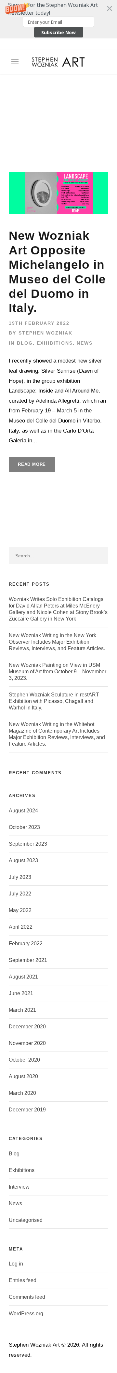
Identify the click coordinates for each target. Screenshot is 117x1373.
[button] (58, 19)
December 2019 (27, 1109)
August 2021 (23, 977)
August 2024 (23, 810)
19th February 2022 (39, 323)
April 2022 (20, 927)
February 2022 (26, 943)
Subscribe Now (58, 32)
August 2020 (23, 1076)
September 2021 (28, 960)
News (85, 343)
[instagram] (81, 45)
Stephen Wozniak (45, 333)
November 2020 (27, 1043)
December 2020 (27, 1026)
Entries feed (22, 1280)
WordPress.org (26, 1313)
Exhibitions (55, 343)
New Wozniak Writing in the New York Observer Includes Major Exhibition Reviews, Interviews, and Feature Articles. (57, 642)
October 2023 (24, 827)
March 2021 (22, 1010)
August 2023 (23, 860)
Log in (16, 1263)
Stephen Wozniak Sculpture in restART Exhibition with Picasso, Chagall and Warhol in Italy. (54, 701)
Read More (32, 464)
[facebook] (35, 45)
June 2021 (21, 993)
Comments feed (27, 1297)
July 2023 (20, 877)
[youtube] (70, 45)
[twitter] (58, 45)
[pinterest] (47, 45)
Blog (25, 343)
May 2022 (20, 910)
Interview (19, 1187)
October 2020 (24, 1060)
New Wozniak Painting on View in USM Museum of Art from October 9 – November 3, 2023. (57, 671)
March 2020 (22, 1093)
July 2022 (20, 893)
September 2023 (28, 844)
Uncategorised (26, 1220)
